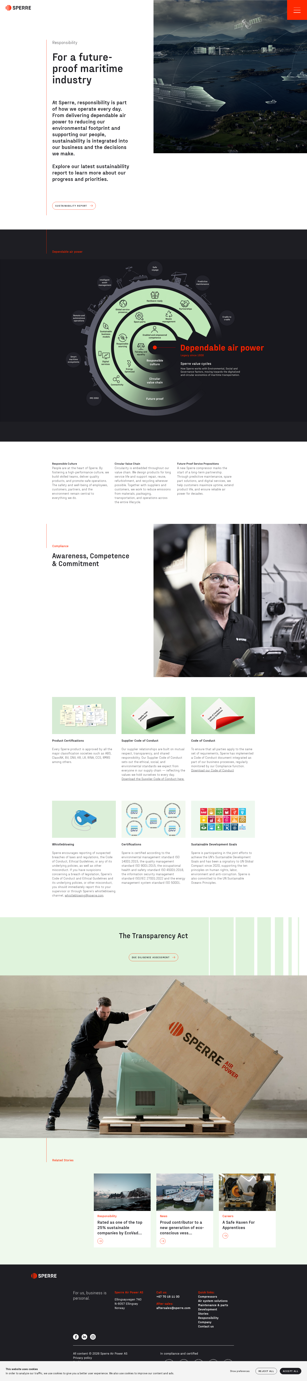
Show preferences (240, 1370)
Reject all (266, 1370)
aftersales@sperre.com (173, 1308)
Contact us (206, 1326)
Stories (203, 1313)
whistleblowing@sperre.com (84, 895)
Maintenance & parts (213, 1305)
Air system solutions (213, 1300)
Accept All (290, 1370)
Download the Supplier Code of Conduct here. (153, 779)
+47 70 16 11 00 (167, 1296)
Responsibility (208, 1317)
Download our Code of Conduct (212, 770)
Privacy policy (82, 1357)
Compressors (207, 1296)
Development (207, 1309)
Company (204, 1322)
